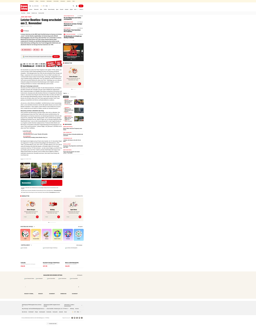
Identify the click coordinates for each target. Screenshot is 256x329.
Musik (22, 26)
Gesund (61, 9)
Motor (75, 9)
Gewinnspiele (49, 1)
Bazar (74, 1)
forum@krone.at (52, 192)
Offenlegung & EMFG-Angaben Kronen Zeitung (52, 305)
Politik (45, 9)
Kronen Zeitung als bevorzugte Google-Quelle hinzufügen (41, 56)
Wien (41, 9)
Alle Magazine (79, 275)
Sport (57, 9)
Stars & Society (51, 9)
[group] (25, 170)
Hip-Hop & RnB (41, 13)
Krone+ (30, 9)
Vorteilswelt (31, 1)
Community (42, 1)
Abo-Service (24, 311)
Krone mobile (56, 1)
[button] (73, 40)
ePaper (37, 1)
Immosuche (63, 1)
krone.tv (81, 9)
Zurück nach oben (52, 323)
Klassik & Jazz (34, 13)
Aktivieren (56, 56)
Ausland (66, 9)
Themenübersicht (57, 190)
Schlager (28, 13)
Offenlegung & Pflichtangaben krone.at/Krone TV (31, 305)
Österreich (36, 9)
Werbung (72, 308)
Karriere (77, 308)
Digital (71, 9)
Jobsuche (68, 1)
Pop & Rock (23, 13)
